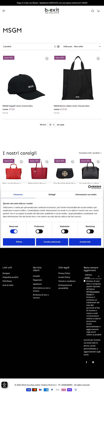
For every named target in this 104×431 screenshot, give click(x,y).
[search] (92, 10)
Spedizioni (37, 284)
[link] (100, 153)
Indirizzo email (88, 276)
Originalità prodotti (10, 277)
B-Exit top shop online (31, 385)
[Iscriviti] (98, 276)
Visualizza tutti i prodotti (89, 153)
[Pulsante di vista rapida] (47, 58)
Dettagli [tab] (52, 194)
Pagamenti (37, 280)
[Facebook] (86, 362)
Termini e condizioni (66, 281)
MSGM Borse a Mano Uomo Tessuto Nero (72, 106)
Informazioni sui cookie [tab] (85, 194)
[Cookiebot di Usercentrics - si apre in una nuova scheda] (90, 187)
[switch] (39, 231)
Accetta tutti (85, 242)
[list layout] (55, 46)
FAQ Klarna (7, 281)
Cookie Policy (64, 277)
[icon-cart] (98, 10)
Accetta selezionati (52, 242)
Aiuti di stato (8, 285)
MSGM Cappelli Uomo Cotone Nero (18, 106)
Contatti (36, 276)
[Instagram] (93, 362)
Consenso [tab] (18, 194)
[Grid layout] (58, 46)
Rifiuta (19, 242)
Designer (6, 273)
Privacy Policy (64, 273)
